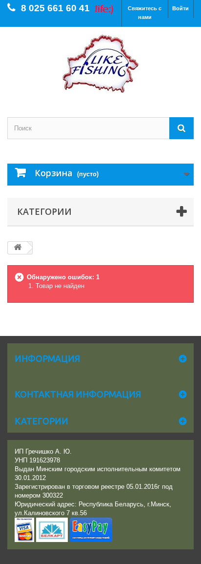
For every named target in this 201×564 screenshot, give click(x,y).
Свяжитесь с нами (144, 12)
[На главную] (17, 248)
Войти (180, 8)
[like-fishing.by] (100, 63)
